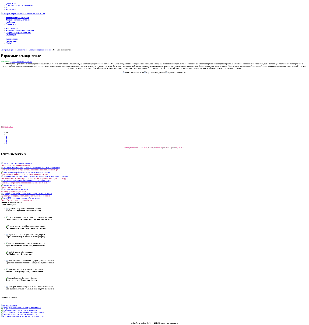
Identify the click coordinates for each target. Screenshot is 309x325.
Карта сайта (11, 9)
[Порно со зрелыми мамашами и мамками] (23, 14)
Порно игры (11, 3)
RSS (7, 7)
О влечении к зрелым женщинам (19, 5)
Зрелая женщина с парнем (21, 62)
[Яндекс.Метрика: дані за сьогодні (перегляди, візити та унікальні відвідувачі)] (9, 306)
